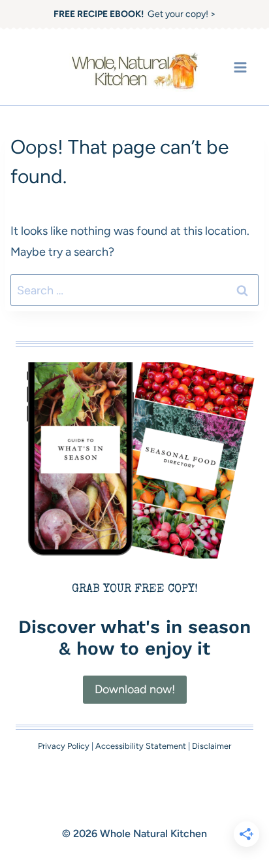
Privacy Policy (63, 746)
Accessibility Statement (140, 746)
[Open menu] (240, 67)
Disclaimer (211, 746)
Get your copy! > (135, 14)
